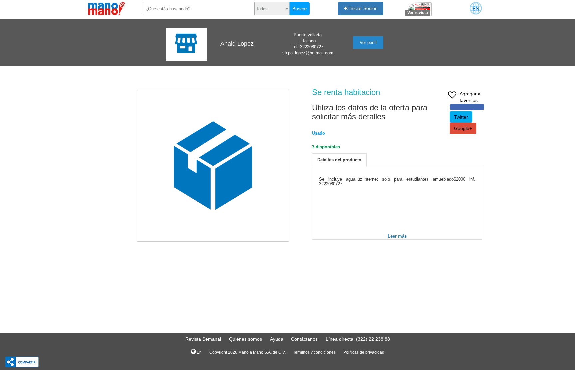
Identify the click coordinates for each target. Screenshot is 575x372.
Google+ (463, 128)
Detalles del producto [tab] (339, 159)
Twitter (461, 117)
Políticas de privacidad (363, 352)
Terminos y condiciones (314, 352)
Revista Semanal (203, 339)
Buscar (299, 8)
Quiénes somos (245, 339)
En (199, 352)
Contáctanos (304, 339)
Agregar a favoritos (470, 97)
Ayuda (276, 339)
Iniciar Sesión (363, 8)
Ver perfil (368, 42)
